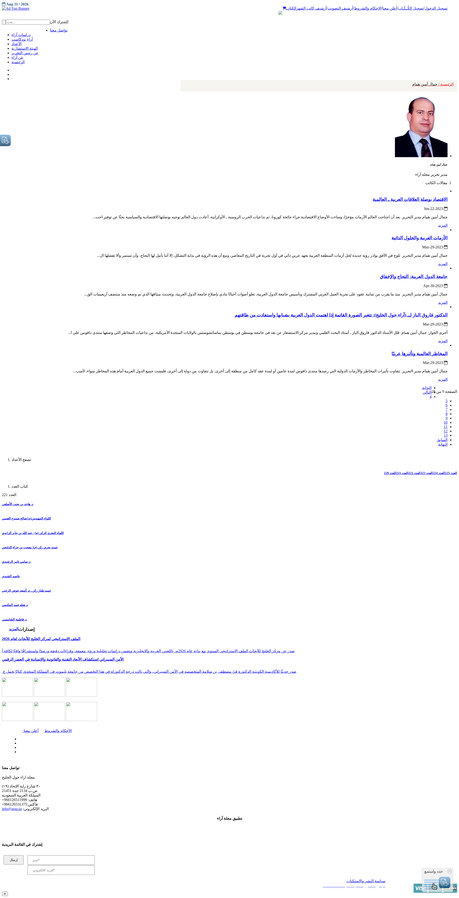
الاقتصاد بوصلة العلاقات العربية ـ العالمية (410, 199)
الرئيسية (433, 84)
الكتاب (291, 8)
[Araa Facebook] (17, 738)
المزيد (443, 225)
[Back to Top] (5, 894)
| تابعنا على (129, 752)
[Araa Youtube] (12, 78)
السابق (442, 440)
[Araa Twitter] (12, 73)
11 (446, 427)
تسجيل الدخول (436, 8)
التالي (427, 392)
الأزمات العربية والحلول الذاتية (420, 237)
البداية (427, 388)
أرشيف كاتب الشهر (311, 8)
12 (446, 431)
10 (446, 422)
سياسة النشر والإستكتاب (365, 881)
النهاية (443, 444)
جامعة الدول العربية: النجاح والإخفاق (414, 276)
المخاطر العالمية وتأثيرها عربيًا (420, 353)
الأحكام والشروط (58, 731)
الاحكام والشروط (367, 8)
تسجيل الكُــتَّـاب (411, 8)
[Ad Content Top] (229, 8)
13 (446, 435)
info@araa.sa (12, 809)
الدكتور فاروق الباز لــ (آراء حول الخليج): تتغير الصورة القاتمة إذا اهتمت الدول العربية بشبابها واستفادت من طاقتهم (341, 314)
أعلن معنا (389, 8)
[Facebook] (11, 69)
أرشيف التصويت (340, 8)
